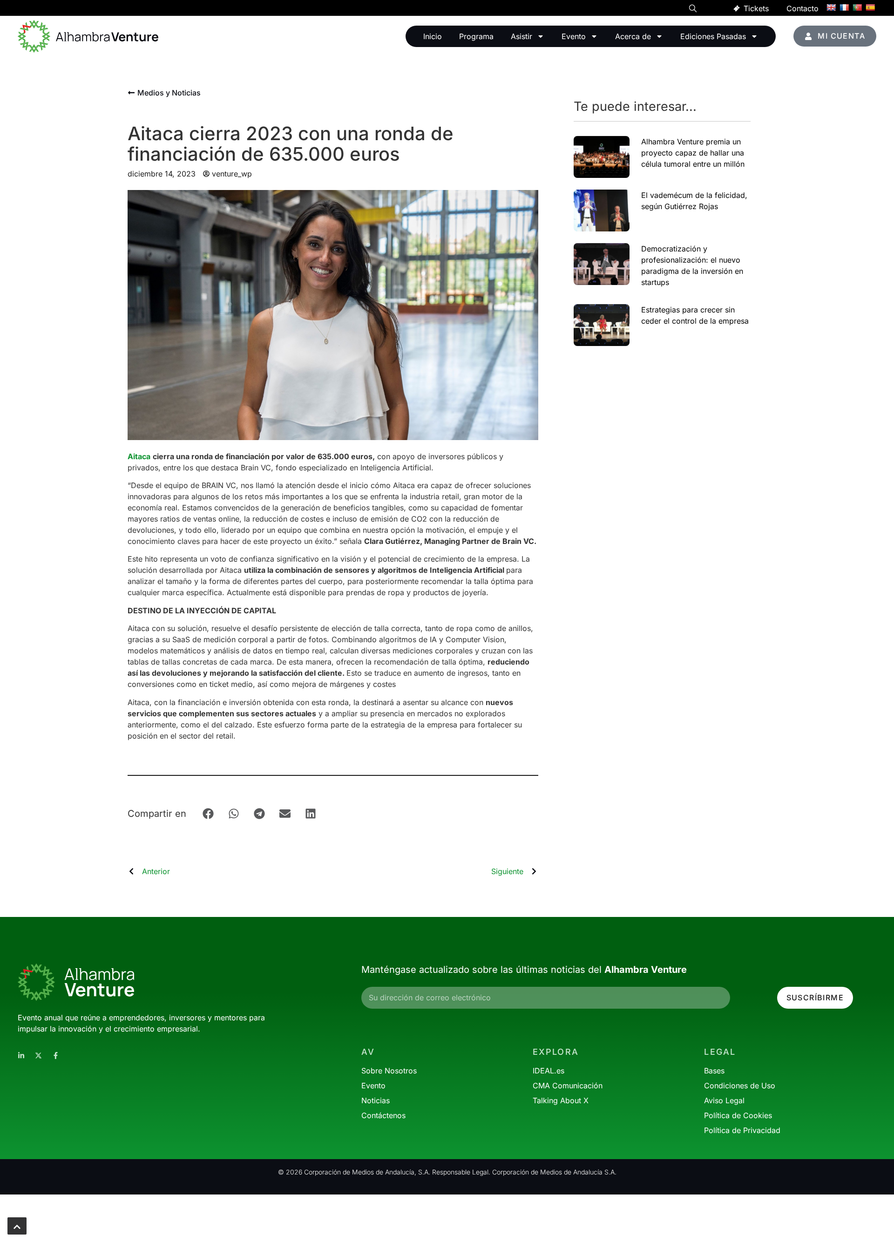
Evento (574, 36)
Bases (714, 1070)
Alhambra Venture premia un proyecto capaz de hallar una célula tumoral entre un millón (693, 153)
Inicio (432, 36)
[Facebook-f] (55, 1055)
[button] (693, 10)
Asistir (521, 36)
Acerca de (633, 36)
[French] (844, 7)
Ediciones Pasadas (713, 36)
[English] (831, 7)
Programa (476, 36)
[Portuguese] (857, 7)
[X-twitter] (38, 1055)
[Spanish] (870, 7)
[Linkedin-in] (21, 1055)
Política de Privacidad (742, 1130)
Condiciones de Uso (739, 1085)
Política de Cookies (738, 1115)
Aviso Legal (724, 1100)
